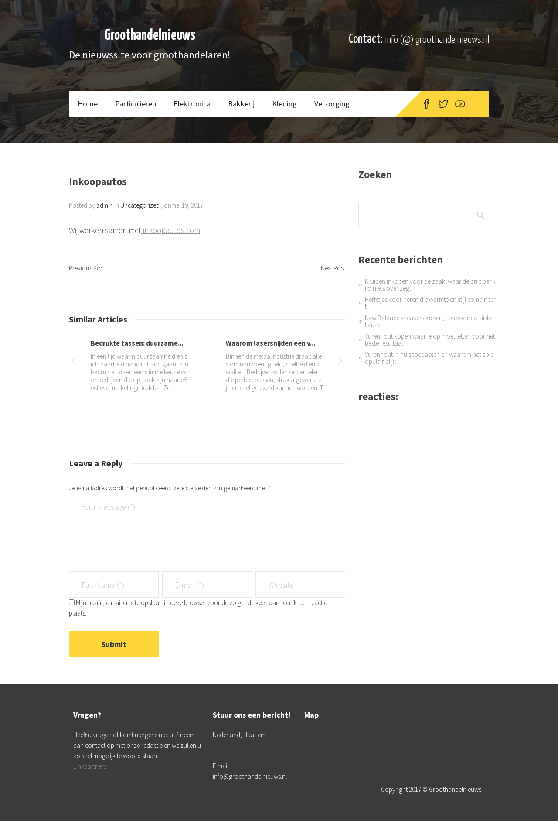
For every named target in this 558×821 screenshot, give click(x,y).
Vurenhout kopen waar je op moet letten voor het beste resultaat (430, 339)
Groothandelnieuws (150, 35)
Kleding (284, 104)
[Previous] (73, 362)
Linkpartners (89, 766)
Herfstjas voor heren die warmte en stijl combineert (430, 303)
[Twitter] (443, 104)
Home (88, 104)
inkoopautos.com (170, 230)
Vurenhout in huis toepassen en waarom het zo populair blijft (429, 358)
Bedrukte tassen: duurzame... (137, 343)
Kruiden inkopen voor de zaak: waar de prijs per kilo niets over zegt (430, 284)
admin (104, 205)
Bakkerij (241, 104)
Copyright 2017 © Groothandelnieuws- (432, 789)
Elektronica (192, 104)
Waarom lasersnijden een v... (270, 343)
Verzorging (332, 104)
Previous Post (87, 268)
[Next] (340, 362)
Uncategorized (140, 205)
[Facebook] (426, 104)
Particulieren (135, 104)
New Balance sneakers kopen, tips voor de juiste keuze (428, 321)
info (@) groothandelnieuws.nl (437, 40)
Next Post (333, 268)
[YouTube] (460, 104)
